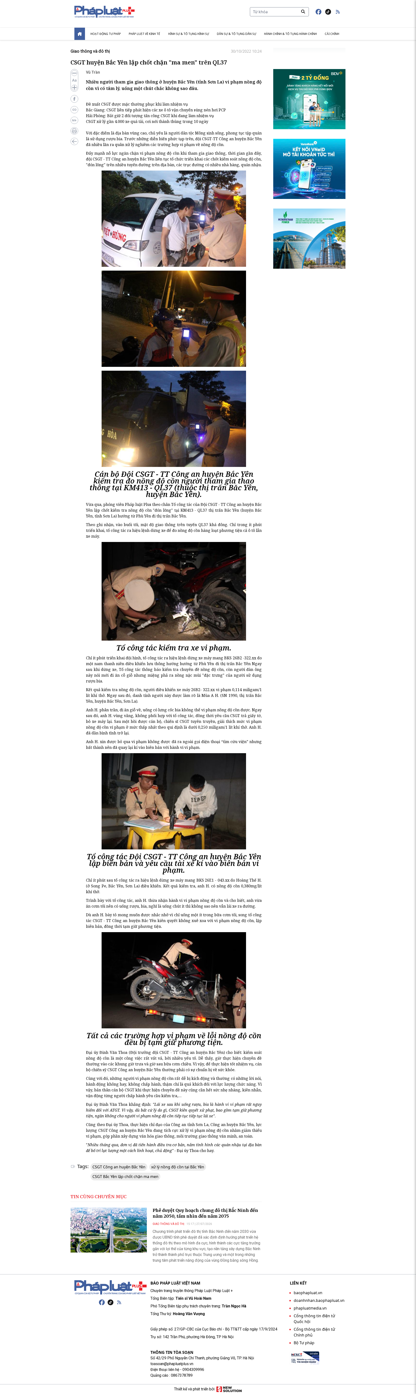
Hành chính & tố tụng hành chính (290, 34)
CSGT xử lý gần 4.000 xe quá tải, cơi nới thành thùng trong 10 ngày (147, 121)
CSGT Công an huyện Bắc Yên (118, 1167)
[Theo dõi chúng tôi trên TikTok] (328, 12)
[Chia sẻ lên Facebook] (74, 99)
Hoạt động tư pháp (106, 34)
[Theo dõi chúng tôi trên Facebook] (318, 12)
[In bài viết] (74, 130)
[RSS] (119, 1302)
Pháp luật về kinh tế (144, 34)
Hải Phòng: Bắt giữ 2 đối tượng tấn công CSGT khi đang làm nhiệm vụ (150, 115)
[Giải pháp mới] (229, 1389)
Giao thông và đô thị (90, 51)
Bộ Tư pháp (304, 1342)
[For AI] (74, 120)
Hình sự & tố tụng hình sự (188, 34)
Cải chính (332, 34)
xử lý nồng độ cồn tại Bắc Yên (177, 1167)
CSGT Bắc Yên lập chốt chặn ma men (125, 1176)
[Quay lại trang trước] (74, 141)
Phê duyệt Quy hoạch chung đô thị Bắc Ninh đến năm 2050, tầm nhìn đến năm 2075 (205, 1213)
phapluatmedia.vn (310, 1308)
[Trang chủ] (110, 1287)
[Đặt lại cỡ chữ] (74, 80)
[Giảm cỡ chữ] (74, 73)
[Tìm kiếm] (303, 11)
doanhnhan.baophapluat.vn (319, 1300)
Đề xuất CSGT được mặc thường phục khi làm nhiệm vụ (137, 104)
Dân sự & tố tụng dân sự (236, 34)
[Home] (79, 34)
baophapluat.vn (308, 1292)
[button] (338, 12)
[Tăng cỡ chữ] (74, 87)
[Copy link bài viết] (74, 109)
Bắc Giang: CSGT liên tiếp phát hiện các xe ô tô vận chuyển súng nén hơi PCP (156, 110)
